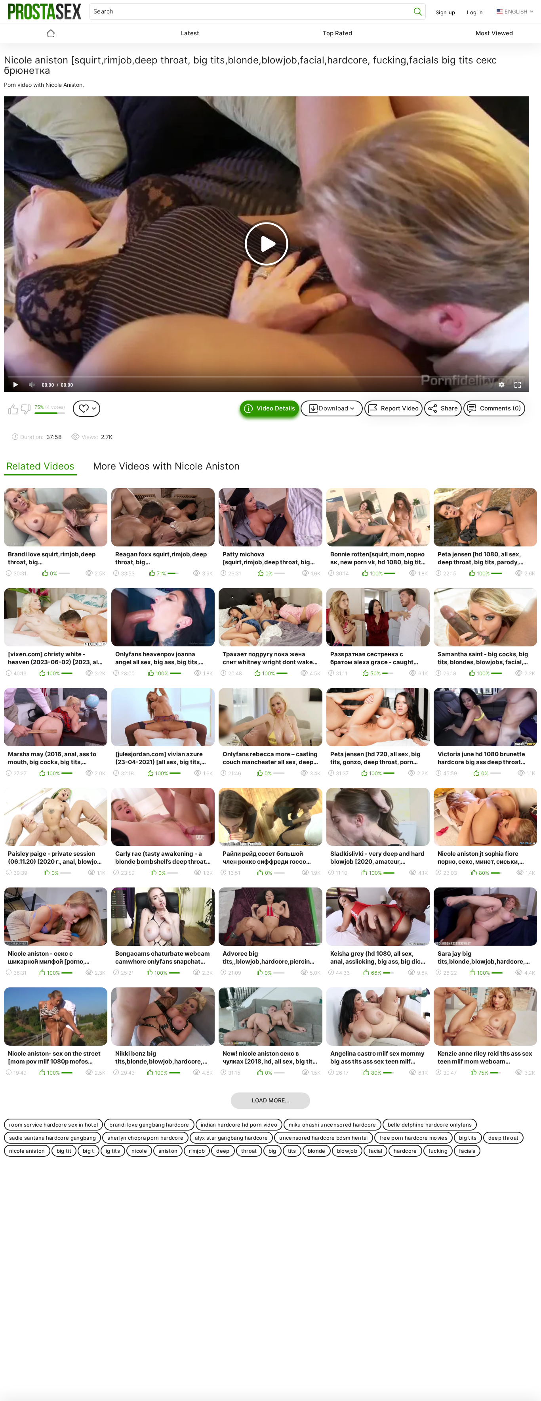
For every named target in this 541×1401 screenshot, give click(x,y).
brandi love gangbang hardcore (149, 1124)
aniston (167, 1151)
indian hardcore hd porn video (239, 1124)
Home (51, 33)
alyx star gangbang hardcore (231, 1138)
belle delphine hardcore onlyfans (430, 1124)
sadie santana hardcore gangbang (52, 1138)
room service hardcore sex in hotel (53, 1124)
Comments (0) (500, 408)
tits (292, 1151)
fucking (438, 1151)
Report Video (400, 408)
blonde (317, 1151)
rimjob (197, 1151)
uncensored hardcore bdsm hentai (323, 1138)
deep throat (503, 1138)
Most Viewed (494, 33)
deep (222, 1151)
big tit (64, 1151)
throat (249, 1151)
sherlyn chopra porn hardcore (145, 1138)
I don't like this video (25, 409)
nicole (139, 1151)
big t (88, 1151)
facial (375, 1151)
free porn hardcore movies (413, 1138)
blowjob (347, 1151)
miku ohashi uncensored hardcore (332, 1124)
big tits (468, 1138)
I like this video (13, 409)
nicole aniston (27, 1151)
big (272, 1151)
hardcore (405, 1151)
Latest (190, 33)
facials (467, 1151)
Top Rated (337, 33)
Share (449, 408)
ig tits (113, 1151)
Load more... (271, 1100)
